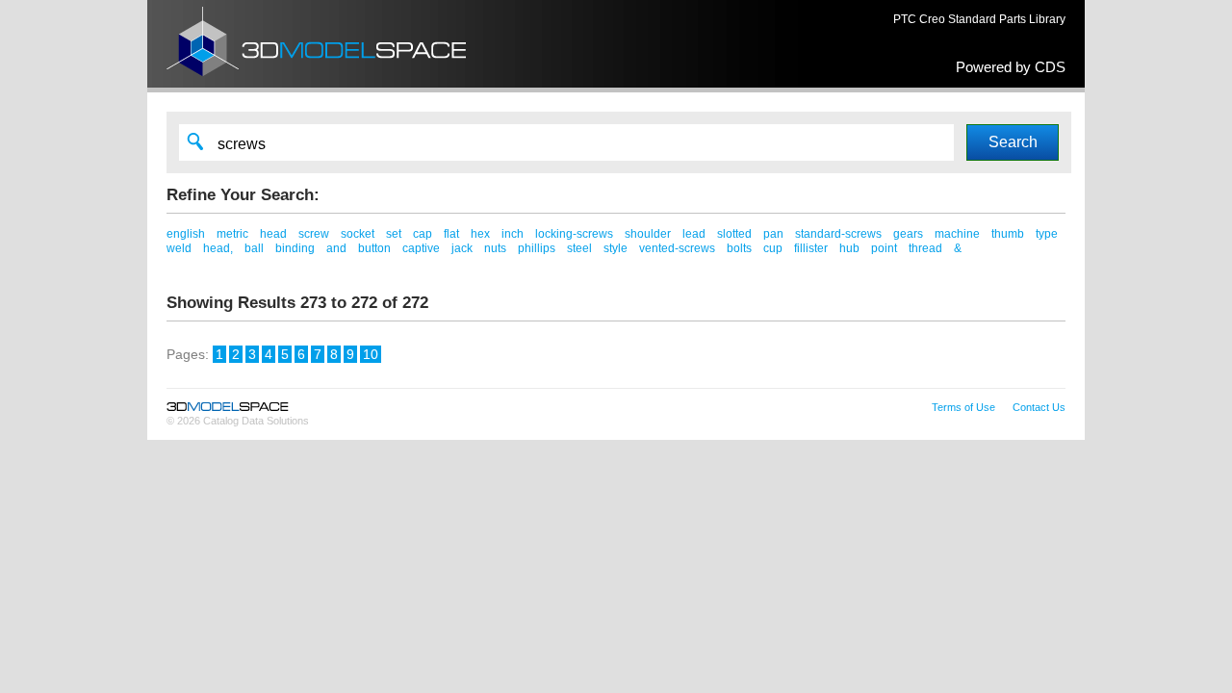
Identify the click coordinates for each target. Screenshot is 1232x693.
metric (232, 234)
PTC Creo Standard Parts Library (979, 19)
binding (295, 248)
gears (908, 234)
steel (579, 248)
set (393, 234)
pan (773, 234)
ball (254, 248)
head (273, 234)
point (884, 248)
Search (1013, 142)
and (336, 248)
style (615, 248)
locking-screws (574, 234)
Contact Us (1039, 407)
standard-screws (838, 234)
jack (462, 248)
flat (451, 234)
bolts (739, 248)
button (374, 248)
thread (925, 248)
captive (421, 248)
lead (694, 234)
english (186, 234)
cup (773, 248)
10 (370, 354)
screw (313, 234)
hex (480, 234)
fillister (811, 248)
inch (512, 234)
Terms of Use (963, 407)
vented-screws (677, 248)
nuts (495, 248)
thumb (1007, 234)
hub (849, 248)
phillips (536, 248)
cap (422, 234)
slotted (734, 234)
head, (218, 248)
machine (957, 234)
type (1047, 234)
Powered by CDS (1010, 67)
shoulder (648, 234)
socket (357, 234)
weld (179, 248)
